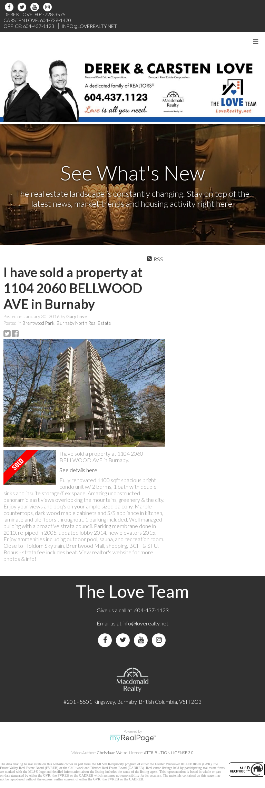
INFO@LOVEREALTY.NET (89, 26)
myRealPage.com (132, 738)
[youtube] (36, 7)
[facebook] (10, 7)
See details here (78, 470)
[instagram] (48, 7)
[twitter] (23, 7)
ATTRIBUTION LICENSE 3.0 (169, 752)
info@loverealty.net (145, 623)
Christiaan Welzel (112, 752)
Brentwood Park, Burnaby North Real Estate (66, 323)
